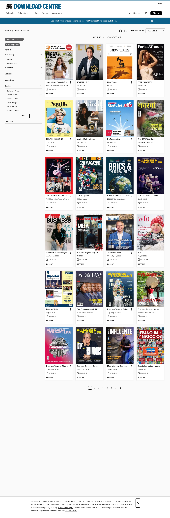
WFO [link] (140, 253)
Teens (45, 13)
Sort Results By (137, 30)
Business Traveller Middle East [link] (57, 366)
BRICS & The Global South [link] (118, 196)
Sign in (156, 13)
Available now (12, 63)
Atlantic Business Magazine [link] (57, 253)
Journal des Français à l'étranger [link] (57, 82)
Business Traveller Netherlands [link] (149, 309)
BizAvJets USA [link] (113, 139)
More (23, 116)
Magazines (57, 13)
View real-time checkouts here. (103, 21)
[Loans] (145, 13)
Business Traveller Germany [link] (88, 366)
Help (160, 3)
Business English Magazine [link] (88, 253)
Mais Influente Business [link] (117, 366)
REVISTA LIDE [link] (83, 82)
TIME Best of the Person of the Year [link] (57, 196)
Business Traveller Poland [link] (118, 309)
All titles (9, 59)
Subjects (10, 13)
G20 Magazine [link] (83, 196)
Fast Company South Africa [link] (88, 309)
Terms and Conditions (74, 501)
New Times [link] (111, 82)
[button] (134, 13)
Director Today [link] (52, 309)
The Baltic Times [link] (114, 253)
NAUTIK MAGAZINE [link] (54, 139)
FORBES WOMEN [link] (145, 82)
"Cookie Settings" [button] (65, 507)
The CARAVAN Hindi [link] (146, 139)
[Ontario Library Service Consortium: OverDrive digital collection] (33, 6)
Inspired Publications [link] (86, 139)
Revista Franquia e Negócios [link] (149, 366)
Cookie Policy (71, 511)
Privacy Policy (94, 501)
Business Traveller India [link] (148, 196)
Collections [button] (23, 13)
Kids (36, 13)
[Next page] (120, 387)
